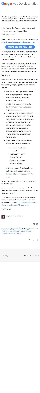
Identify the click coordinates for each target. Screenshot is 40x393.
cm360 (10, 230)
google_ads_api (5, 231)
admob (16, 228)
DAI (14, 230)
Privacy (32, 255)
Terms (37, 255)
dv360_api (28, 230)
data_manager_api (20, 230)
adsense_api (28, 228)
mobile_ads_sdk (5, 233)
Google (26, 255)
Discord (23, 148)
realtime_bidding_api (16, 233)
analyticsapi (4, 230)
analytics (34, 228)
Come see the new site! (20, 47)
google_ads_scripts (15, 231)
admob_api (21, 228)
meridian (28, 231)
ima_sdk (23, 231)
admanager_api (9, 228)
